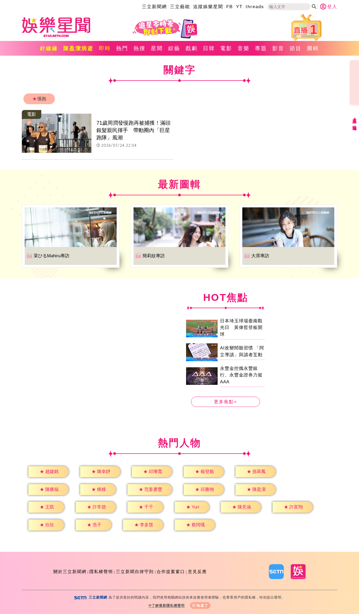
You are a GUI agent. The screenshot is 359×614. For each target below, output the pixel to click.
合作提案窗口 (171, 571)
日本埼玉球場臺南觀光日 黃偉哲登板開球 (241, 327)
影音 (278, 48)
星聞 (157, 48)
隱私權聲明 (101, 571)
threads (255, 6)
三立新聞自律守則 (135, 571)
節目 (296, 48)
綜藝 (174, 48)
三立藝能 (180, 6)
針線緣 (49, 48)
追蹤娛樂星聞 (208, 6)
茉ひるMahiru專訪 (51, 255)
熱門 (122, 48)
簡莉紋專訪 (153, 255)
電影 (226, 48)
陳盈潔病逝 (78, 48)
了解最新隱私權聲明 (168, 605)
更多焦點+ (225, 401)
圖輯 (313, 48)
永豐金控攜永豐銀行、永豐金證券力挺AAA (241, 375)
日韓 (209, 48)
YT (239, 6)
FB (229, 6)
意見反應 (197, 571)
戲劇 (192, 48)
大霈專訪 (260, 255)
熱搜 (140, 48)
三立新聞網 (154, 6)
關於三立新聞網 (69, 571)
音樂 (244, 48)
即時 (105, 48)
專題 (261, 48)
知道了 (202, 605)
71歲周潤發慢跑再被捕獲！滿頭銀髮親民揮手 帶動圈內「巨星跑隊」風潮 (133, 130)
